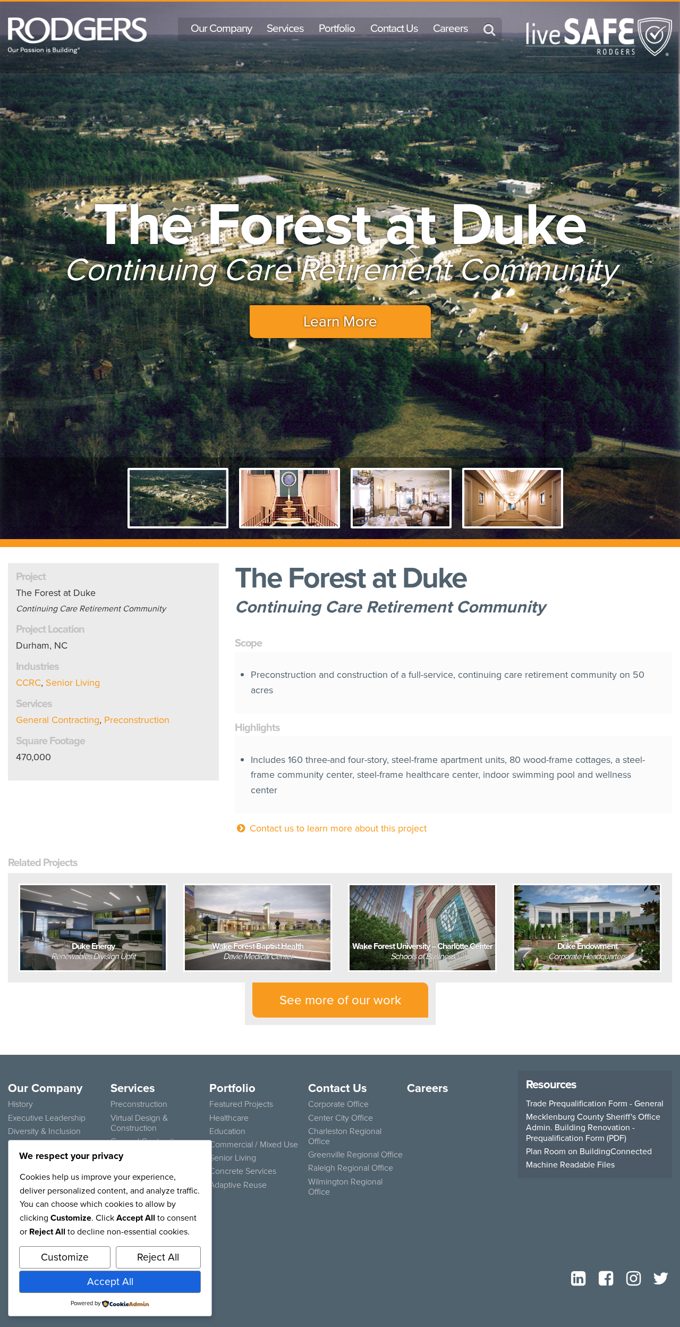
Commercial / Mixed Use (253, 1144)
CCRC (28, 683)
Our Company (221, 28)
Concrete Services (242, 1171)
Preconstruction (136, 720)
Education (227, 1131)
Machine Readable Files (570, 1165)
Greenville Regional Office (355, 1154)
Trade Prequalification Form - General (595, 1103)
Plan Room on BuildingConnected (589, 1151)
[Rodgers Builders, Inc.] (77, 34)
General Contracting (57, 720)
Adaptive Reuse (238, 1185)
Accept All (110, 1281)
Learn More (340, 321)
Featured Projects (241, 1104)
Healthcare (229, 1118)
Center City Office (340, 1118)
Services (285, 28)
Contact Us (394, 28)
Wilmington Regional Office (345, 1186)
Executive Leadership (47, 1118)
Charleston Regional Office (344, 1136)
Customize (65, 1257)
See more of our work (340, 1000)
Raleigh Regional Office (350, 1168)
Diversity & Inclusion (44, 1131)
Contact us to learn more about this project (337, 828)
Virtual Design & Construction (139, 1123)
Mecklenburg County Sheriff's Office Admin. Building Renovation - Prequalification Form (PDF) (593, 1128)
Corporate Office (338, 1104)
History (20, 1104)
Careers (450, 28)
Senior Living (73, 683)
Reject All (158, 1257)
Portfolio (337, 28)
